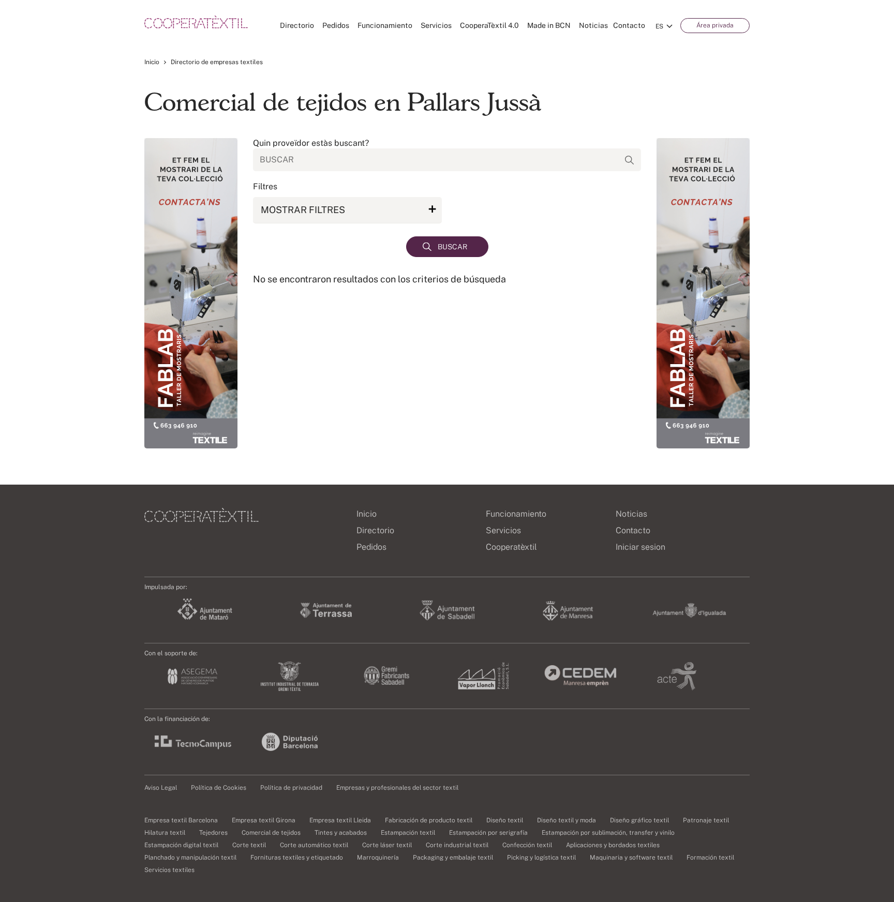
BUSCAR (452, 247)
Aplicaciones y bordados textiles (613, 845)
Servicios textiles (169, 870)
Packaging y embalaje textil (453, 857)
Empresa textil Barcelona (181, 820)
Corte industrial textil (457, 845)
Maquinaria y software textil (631, 857)
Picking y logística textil (541, 857)
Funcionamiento (384, 25)
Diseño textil (504, 820)
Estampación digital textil (181, 845)
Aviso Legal (160, 787)
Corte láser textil (387, 845)
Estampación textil (408, 832)
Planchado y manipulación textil (190, 857)
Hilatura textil (164, 832)
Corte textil (249, 845)
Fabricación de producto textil (428, 820)
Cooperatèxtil (511, 547)
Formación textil (710, 857)
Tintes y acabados (341, 832)
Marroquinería (378, 857)
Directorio (297, 25)
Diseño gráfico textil (639, 820)
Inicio (151, 62)
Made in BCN (549, 25)
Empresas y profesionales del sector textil (397, 787)
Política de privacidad (291, 787)
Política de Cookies (218, 787)
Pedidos (335, 25)
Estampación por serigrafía (488, 832)
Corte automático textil (314, 845)
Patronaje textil (706, 820)
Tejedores (213, 832)
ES (659, 26)
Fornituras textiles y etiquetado (296, 857)
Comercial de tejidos (271, 832)
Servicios (436, 25)
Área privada (715, 25)
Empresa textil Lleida (340, 820)
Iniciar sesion (640, 547)
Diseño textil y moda (566, 820)
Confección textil (527, 845)
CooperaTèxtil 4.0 (489, 25)
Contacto (629, 25)
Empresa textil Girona (263, 820)
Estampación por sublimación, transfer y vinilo (608, 832)
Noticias (593, 25)
